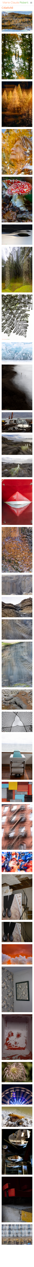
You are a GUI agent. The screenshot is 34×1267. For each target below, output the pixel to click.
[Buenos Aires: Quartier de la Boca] (17, 792)
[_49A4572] (17, 56)
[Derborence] (17, 21)
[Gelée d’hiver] (17, 352)
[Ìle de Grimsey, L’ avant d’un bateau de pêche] (17, 502)
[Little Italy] (17, 827)
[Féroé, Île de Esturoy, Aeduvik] (17, 445)
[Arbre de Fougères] (17, 317)
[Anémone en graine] (17, 1072)
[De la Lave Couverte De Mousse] (17, 699)
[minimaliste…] (17, 234)
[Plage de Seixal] (17, 387)
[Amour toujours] (17, 152)
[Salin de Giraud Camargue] (17, 954)
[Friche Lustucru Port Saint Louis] (17, 1152)
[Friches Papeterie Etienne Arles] (17, 1037)
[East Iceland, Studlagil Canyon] (17, 550)
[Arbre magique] (17, 269)
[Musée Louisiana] (17, 757)
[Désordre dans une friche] (17, 897)
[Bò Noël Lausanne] (17, 1094)
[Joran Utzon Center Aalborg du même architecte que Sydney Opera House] (17, 722)
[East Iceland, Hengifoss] (17, 585)
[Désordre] (17, 932)
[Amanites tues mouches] (17, 199)
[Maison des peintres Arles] (17, 989)
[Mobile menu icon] (31, 3)
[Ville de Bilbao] (17, 1234)
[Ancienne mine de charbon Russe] (17, 422)
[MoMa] (17, 862)
